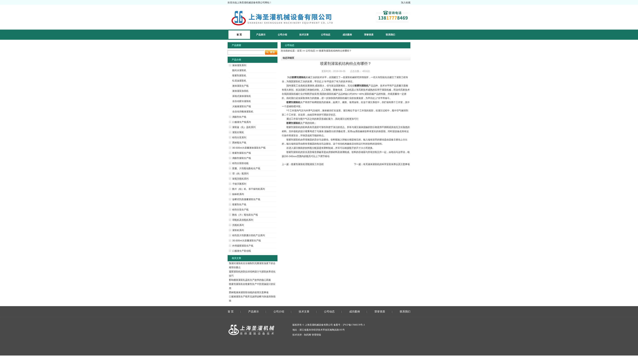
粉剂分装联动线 (240, 163)
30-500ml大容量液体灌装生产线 (249, 147)
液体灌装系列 (239, 65)
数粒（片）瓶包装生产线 (245, 214)
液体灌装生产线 (240, 85)
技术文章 (304, 34)
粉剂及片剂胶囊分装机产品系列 (248, 235)
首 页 (231, 311)
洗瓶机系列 (238, 225)
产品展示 (261, 34)
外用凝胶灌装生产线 (242, 245)
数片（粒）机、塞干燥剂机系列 (248, 189)
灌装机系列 (238, 230)
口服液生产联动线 (241, 250)
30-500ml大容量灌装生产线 (246, 240)
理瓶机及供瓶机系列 (242, 220)
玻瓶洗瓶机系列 (240, 178)
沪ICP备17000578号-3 (354, 325)
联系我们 (390, 34)
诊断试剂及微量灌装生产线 (246, 199)
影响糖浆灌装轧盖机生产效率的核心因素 (250, 280)
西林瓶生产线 (239, 142)
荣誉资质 (368, 34)
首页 (299, 50)
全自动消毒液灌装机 (242, 111)
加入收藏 (405, 2)
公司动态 (325, 34)
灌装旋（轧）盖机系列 (244, 127)
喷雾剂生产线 (239, 204)
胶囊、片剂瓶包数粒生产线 (246, 168)
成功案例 (347, 34)
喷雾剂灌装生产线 (241, 153)
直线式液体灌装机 (241, 96)
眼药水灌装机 (239, 70)
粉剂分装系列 (239, 137)
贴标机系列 (238, 194)
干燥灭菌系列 (239, 183)
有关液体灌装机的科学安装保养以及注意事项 (386, 164)
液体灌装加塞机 (240, 91)
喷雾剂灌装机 (299, 77)
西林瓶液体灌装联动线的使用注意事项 (248, 292)
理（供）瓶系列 (240, 173)
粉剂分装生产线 (240, 209)
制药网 (307, 335)
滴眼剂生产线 (239, 117)
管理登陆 (316, 335)
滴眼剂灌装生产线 (241, 158)
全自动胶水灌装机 (241, 101)
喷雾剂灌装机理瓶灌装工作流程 (307, 164)
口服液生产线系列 (241, 122)
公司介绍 (282, 34)
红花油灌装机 (239, 80)
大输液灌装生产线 (241, 106)
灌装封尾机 (238, 132)
